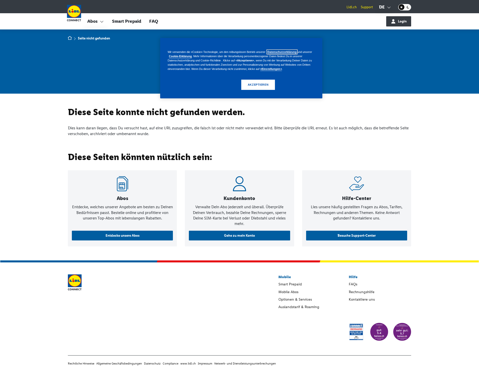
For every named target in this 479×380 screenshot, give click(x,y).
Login (402, 21)
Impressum (205, 363)
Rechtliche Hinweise (81, 363)
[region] (241, 68)
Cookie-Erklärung (180, 56)
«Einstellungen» (271, 68)
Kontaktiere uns (362, 299)
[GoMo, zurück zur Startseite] (74, 14)
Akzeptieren (258, 84)
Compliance (170, 363)
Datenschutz (152, 363)
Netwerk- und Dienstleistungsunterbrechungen (245, 363)
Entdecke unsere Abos (122, 235)
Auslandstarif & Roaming (298, 307)
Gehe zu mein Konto (239, 235)
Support (367, 7)
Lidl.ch (352, 7)
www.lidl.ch (188, 363)
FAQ (153, 21)
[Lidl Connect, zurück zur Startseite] (70, 38)
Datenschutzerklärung (282, 51)
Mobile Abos (288, 292)
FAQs (353, 284)
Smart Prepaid (126, 21)
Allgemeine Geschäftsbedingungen (119, 363)
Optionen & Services (295, 299)
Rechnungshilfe (361, 292)
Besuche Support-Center (357, 235)
